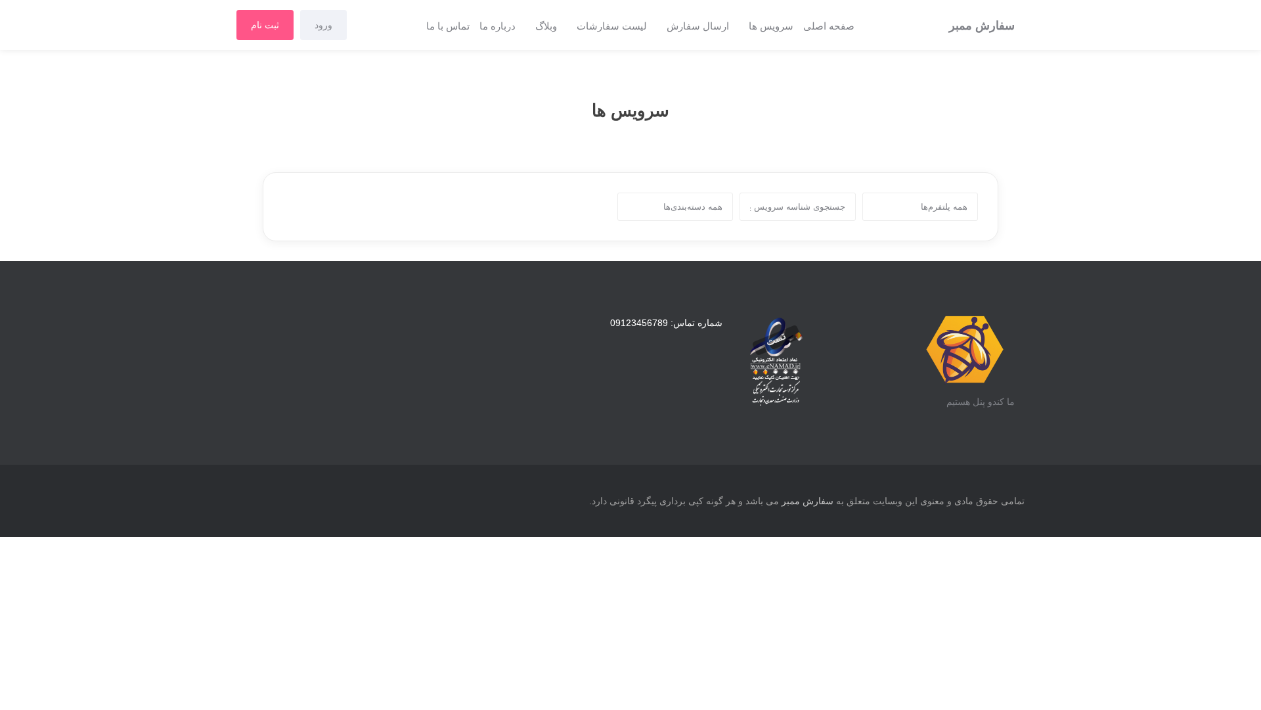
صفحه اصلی (828, 26)
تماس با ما (448, 26)
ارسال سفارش (698, 26)
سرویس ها (771, 26)
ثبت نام (265, 25)
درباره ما (497, 26)
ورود (323, 25)
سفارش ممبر (807, 501)
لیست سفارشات (612, 26)
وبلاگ (546, 26)
